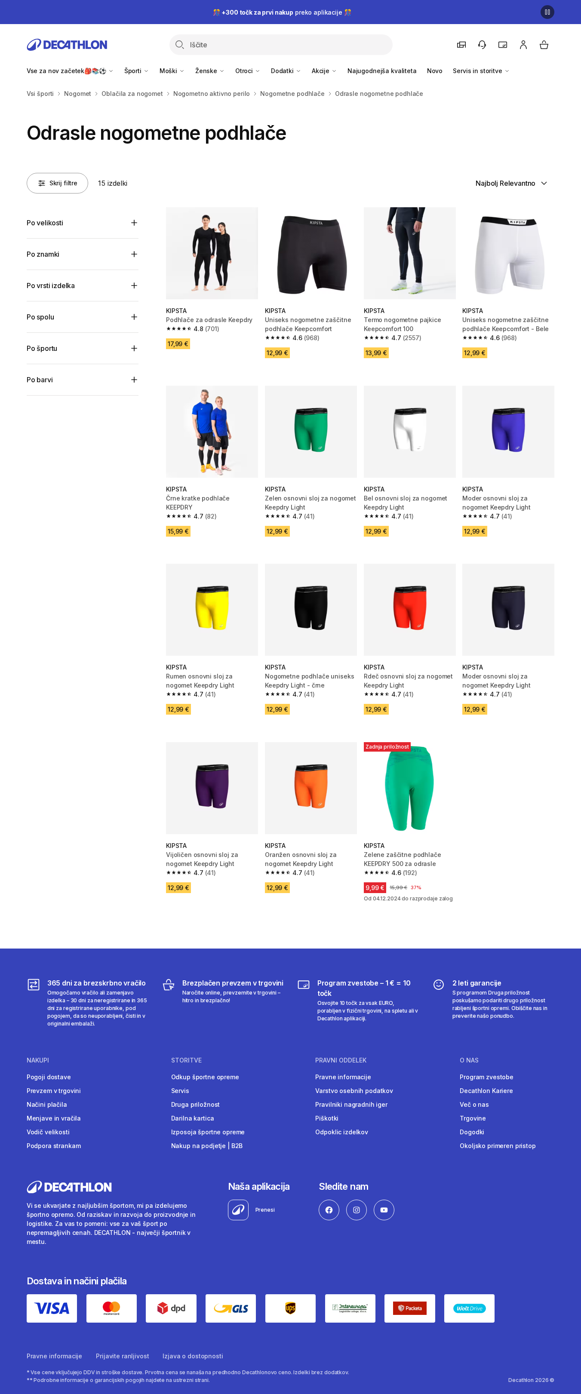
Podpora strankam (54, 1145)
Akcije (321, 70)
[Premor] (547, 12)
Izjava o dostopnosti (193, 1356)
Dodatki (283, 70)
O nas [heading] (469, 1060)
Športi (133, 70)
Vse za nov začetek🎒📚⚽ (67, 70)
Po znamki (43, 254)
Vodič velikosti (48, 1132)
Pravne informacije (343, 1077)
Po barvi (40, 379)
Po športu (42, 348)
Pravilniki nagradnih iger (351, 1104)
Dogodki (472, 1132)
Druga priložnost (195, 1104)
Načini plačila (47, 1104)
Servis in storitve (478, 70)
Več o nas (474, 1104)
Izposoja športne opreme (208, 1132)
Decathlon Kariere (486, 1090)
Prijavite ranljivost (122, 1356)
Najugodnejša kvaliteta (382, 70)
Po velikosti (45, 222)
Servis (180, 1090)
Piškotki (326, 1118)
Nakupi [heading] (38, 1060)
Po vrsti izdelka (51, 285)
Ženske (207, 70)
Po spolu (40, 317)
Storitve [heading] (186, 1060)
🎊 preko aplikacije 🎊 (282, 12)
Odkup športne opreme (205, 1077)
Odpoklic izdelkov (341, 1132)
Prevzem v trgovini (54, 1090)
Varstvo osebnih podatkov (354, 1090)
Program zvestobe (486, 1077)
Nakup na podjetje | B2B (207, 1145)
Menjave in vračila (54, 1118)
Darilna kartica (192, 1118)
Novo (435, 70)
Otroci (245, 70)
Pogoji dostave (49, 1077)
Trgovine (473, 1118)
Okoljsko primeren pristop (498, 1145)
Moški (169, 70)
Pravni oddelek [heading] (340, 1060)
